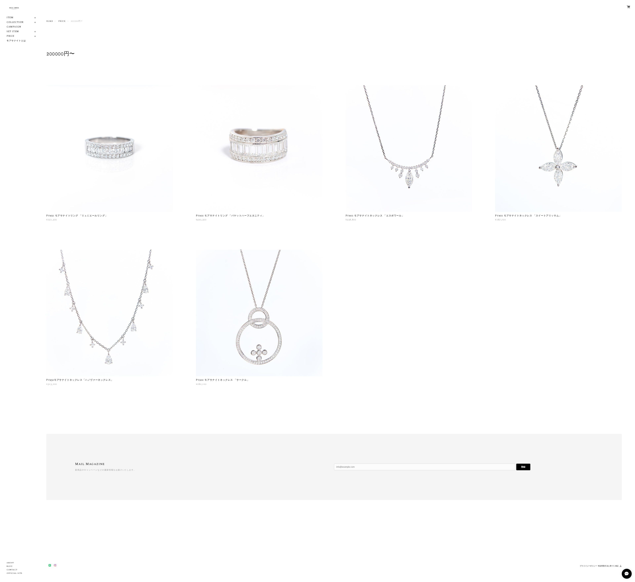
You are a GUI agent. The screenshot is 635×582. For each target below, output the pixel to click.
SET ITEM (13, 31)
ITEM (10, 18)
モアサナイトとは (16, 41)
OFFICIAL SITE (14, 573)
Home (49, 21)
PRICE (10, 36)
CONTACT (12, 569)
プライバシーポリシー (588, 566)
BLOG (9, 566)
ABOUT (10, 563)
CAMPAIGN (14, 27)
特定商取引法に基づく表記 (608, 566)
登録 (523, 467)
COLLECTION (15, 22)
